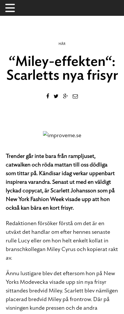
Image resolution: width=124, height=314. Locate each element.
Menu (13, 8)
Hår (62, 43)
